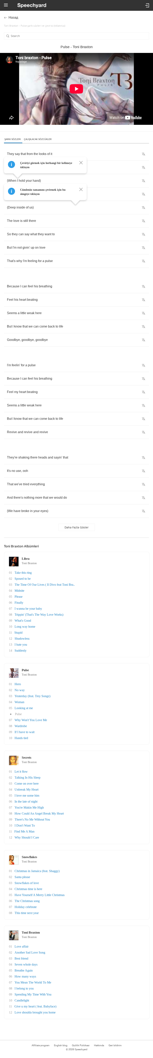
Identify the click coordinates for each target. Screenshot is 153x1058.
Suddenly (20, 650)
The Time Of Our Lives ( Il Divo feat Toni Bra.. (45, 584)
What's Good (23, 620)
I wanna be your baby (28, 608)
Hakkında (99, 1045)
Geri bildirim (115, 1045)
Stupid (18, 632)
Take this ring (23, 572)
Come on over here (27, 783)
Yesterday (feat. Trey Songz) (32, 696)
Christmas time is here (28, 889)
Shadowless (22, 638)
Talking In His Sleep (27, 777)
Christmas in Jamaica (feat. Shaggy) (37, 871)
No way (20, 690)
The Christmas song (27, 901)
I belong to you (24, 988)
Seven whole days (26, 964)
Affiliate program (40, 1045)
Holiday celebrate (26, 907)
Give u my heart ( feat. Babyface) (35, 1006)
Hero (18, 684)
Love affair (21, 946)
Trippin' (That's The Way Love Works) (39, 614)
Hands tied (21, 738)
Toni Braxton (29, 563)
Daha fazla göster (77, 527)
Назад (13, 17)
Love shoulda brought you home (35, 1012)
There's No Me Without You (32, 819)
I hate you (21, 644)
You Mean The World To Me (33, 982)
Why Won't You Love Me (31, 720)
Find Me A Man (24, 831)
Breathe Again (24, 970)
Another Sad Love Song (30, 952)
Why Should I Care (27, 837)
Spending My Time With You (33, 994)
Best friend (21, 958)
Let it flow (21, 771)
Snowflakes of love (27, 883)
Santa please (22, 877)
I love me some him (27, 795)
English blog (60, 1045)
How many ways (25, 976)
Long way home (25, 626)
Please (19, 596)
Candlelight (22, 1000)
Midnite (19, 590)
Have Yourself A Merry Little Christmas (40, 895)
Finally (19, 602)
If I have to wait (24, 732)
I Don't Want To (25, 825)
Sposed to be (23, 578)
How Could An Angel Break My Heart (39, 813)
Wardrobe (21, 726)
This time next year (27, 913)
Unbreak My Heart (26, 789)
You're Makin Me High (29, 807)
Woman (19, 702)
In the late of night (26, 801)
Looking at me (24, 708)
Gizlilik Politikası (80, 1045)
